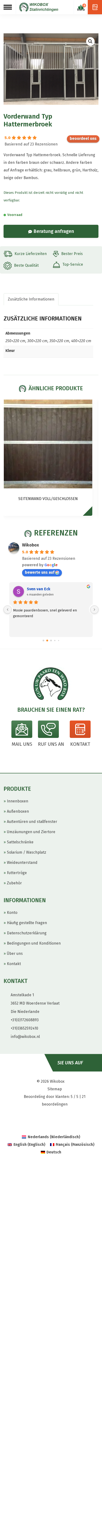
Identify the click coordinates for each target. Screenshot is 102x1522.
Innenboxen (17, 801)
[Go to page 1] (47, 641)
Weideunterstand (22, 862)
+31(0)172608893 (25, 1020)
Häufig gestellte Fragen (27, 923)
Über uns (15, 953)
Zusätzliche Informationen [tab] (31, 299)
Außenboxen (18, 811)
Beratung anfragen (53, 231)
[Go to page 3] (54, 640)
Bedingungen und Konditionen (34, 943)
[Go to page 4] (58, 640)
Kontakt (14, 963)
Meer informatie (90, 513)
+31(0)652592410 (24, 1028)
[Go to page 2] (51, 640)
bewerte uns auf (83, 139)
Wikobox (30, 545)
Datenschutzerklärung (26, 933)
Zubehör (14, 883)
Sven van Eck (38, 589)
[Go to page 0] (43, 640)
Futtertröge (17, 873)
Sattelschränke (20, 842)
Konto (12, 912)
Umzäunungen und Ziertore (31, 832)
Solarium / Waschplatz (26, 852)
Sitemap (54, 1089)
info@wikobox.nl (25, 1036)
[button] (90, 41)
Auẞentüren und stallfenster (32, 821)
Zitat (95, 7)
